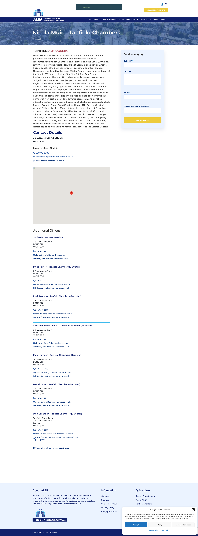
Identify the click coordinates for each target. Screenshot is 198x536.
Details (128, 72)
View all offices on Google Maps (52, 448)
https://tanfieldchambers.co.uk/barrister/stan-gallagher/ (56, 438)
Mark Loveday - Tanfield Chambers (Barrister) (57, 296)
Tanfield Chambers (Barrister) (48, 237)
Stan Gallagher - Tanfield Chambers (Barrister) (57, 414)
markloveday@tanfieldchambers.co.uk (53, 314)
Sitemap (105, 500)
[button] (193, 509)
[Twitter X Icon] (166, 4)
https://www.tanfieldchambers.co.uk (52, 288)
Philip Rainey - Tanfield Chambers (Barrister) (56, 267)
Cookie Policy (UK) (109, 504)
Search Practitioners (145, 496)
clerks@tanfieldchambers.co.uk (50, 255)
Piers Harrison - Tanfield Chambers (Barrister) (57, 355)
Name (127, 93)
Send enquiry (142, 120)
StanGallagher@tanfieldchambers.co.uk (54, 434)
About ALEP (93, 19)
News (155, 19)
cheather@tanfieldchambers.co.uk (51, 343)
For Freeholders (129, 19)
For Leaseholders (110, 19)
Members (144, 19)
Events (163, 19)
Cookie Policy (153, 530)
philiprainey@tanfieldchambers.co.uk (52, 284)
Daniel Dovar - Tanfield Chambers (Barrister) (56, 384)
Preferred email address (137, 106)
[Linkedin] (162, 4)
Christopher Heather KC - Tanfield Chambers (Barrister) (62, 325)
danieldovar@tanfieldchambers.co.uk (52, 402)
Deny (159, 525)
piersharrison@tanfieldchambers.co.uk (53, 372)
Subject (128, 61)
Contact (105, 496)
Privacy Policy (164, 530)
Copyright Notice (109, 512)
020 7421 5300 (41, 251)
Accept (136, 525)
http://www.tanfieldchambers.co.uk (52, 259)
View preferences (183, 525)
